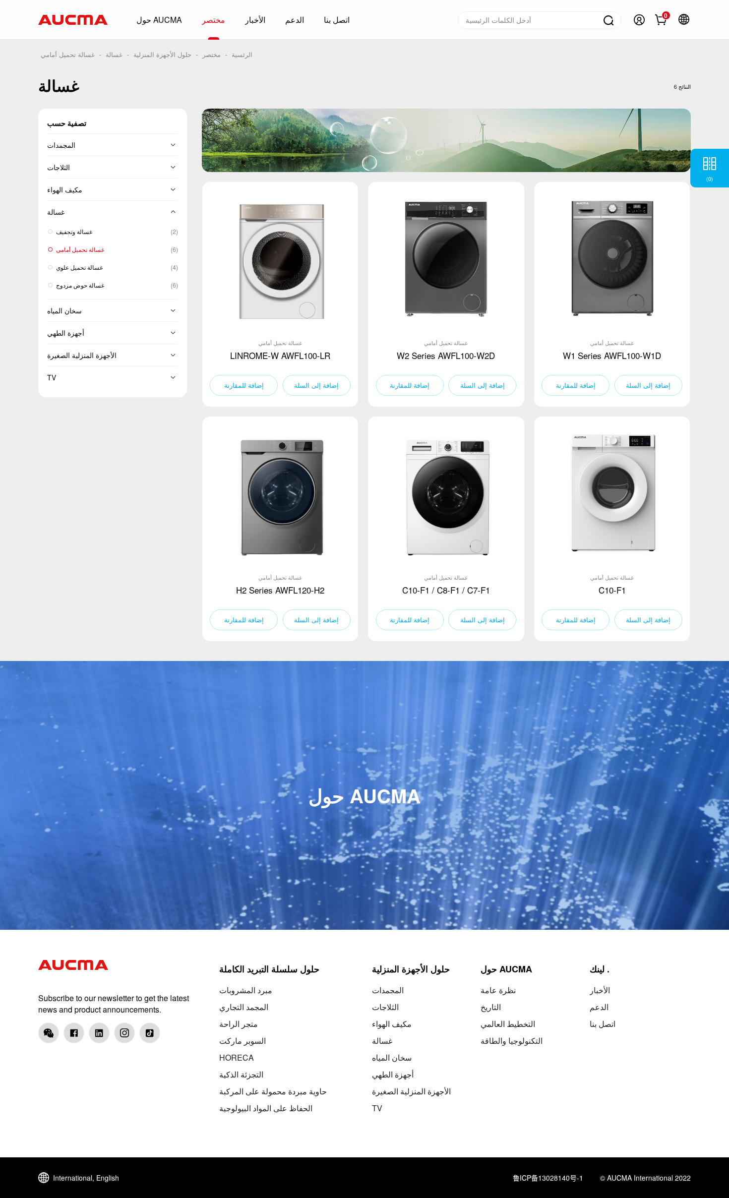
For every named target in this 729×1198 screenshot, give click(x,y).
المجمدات (61, 145)
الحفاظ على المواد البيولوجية (265, 1108)
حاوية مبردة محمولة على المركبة (273, 1091)
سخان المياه (64, 310)
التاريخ (491, 1007)
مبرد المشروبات (245, 990)
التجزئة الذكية (241, 1074)
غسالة (114, 54)
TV (51, 377)
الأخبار (600, 990)
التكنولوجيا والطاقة (512, 1040)
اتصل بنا (602, 1023)
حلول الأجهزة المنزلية (162, 54)
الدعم (599, 1007)
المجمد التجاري (243, 1007)
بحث (608, 20)
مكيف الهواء (64, 189)
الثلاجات (58, 167)
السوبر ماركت (242, 1040)
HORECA (236, 1057)
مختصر (211, 54)
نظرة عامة (498, 990)
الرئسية (242, 54)
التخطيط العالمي (508, 1023)
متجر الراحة (238, 1023)
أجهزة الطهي (65, 333)
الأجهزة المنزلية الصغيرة (82, 355)
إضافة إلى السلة (316, 385)
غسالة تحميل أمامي (68, 54)
